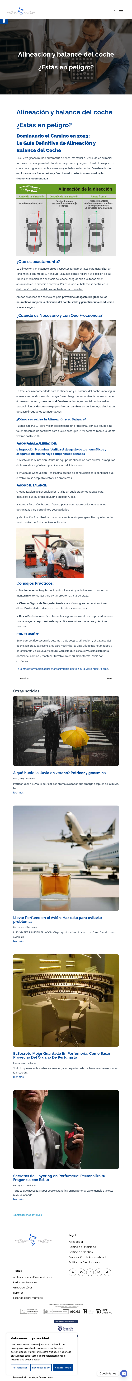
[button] (4, 20)
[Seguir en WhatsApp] (72, 1272)
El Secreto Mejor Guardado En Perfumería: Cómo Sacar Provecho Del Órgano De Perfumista (61, 1055)
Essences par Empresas (28, 1298)
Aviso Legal (76, 1242)
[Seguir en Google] (81, 1272)
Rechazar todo (41, 1367)
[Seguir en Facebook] (90, 1272)
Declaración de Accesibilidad (87, 1257)
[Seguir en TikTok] (107, 1272)
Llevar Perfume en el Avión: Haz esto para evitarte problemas (57, 919)
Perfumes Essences (25, 1282)
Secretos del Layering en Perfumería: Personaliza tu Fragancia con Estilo (59, 1178)
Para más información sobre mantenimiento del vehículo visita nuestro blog (62, 668)
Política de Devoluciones (84, 1262)
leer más (18, 792)
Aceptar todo (63, 1367)
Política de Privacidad (82, 1247)
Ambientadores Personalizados (32, 1277)
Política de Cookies (81, 1252)
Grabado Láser (22, 1287)
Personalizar (20, 1367)
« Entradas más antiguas (27, 1214)
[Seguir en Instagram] (98, 1272)
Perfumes (30, 778)
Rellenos (18, 1293)
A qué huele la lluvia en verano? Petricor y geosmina (59, 773)
